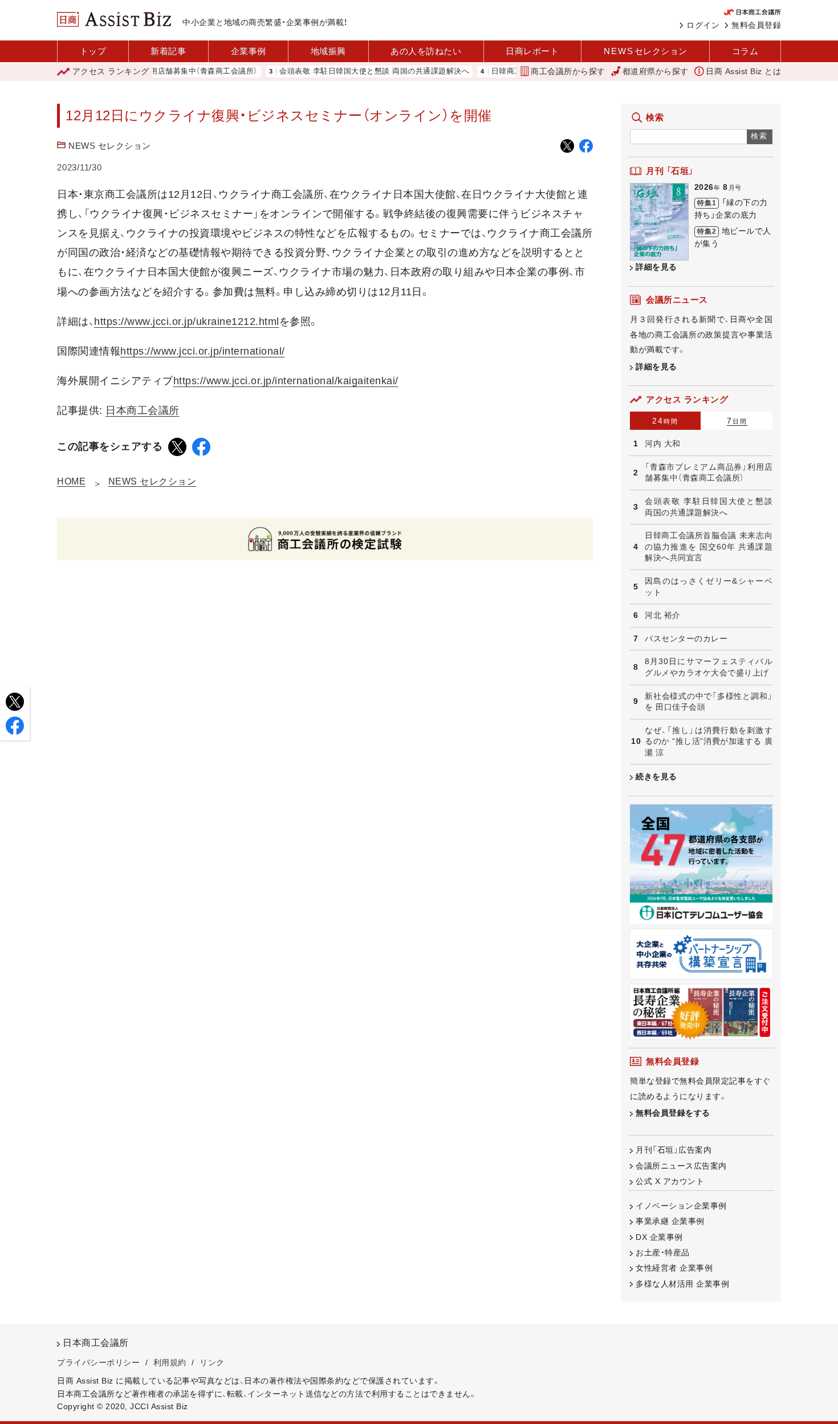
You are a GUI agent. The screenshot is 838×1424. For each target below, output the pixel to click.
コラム (745, 51)
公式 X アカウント (670, 1181)
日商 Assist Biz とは (743, 71)
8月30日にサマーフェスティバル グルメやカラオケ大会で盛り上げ (708, 667)
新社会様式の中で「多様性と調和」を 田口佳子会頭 (708, 701)
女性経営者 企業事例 (674, 1267)
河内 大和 (663, 443)
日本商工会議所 (142, 410)
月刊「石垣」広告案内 (673, 1149)
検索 (759, 136)
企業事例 (248, 51)
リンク (212, 1362)
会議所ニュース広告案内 (681, 1165)
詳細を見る (656, 266)
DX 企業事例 (659, 1237)
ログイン (702, 25)
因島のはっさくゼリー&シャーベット (708, 586)
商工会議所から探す (568, 71)
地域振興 (328, 51)
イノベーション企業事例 (681, 1205)
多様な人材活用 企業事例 (682, 1283)
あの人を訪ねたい (425, 51)
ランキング (110, 71)
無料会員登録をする (673, 1112)
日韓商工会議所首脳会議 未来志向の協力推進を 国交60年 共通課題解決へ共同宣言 (708, 546)
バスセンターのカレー (686, 638)
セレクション (646, 51)
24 (665, 420)
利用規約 (169, 1362)
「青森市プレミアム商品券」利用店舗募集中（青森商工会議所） (708, 472)
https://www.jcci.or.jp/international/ (202, 351)
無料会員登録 (756, 25)
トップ (93, 51)
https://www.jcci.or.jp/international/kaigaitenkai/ (285, 380)
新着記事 (168, 51)
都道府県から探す (656, 71)
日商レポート (532, 51)
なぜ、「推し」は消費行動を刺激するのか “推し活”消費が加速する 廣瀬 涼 (708, 741)
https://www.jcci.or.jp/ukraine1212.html (186, 321)
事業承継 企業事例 (670, 1221)
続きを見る (656, 776)
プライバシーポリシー (98, 1362)
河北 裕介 (663, 615)
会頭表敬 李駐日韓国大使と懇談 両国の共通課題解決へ (351, 71)
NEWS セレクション (109, 145)
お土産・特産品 (663, 1252)
